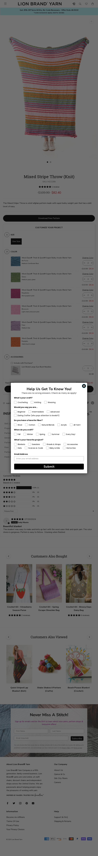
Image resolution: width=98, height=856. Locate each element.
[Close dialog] (84, 386)
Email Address (21, 454)
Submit (49, 467)
